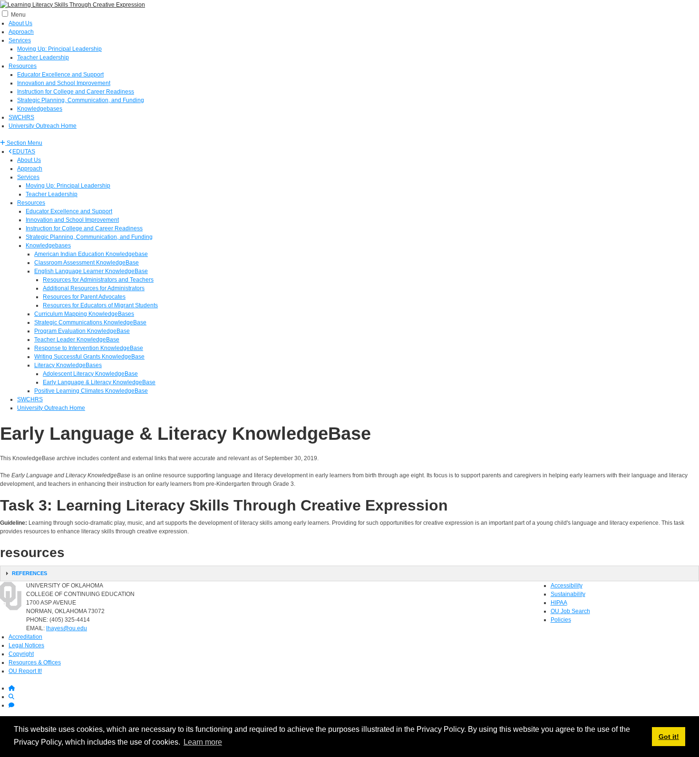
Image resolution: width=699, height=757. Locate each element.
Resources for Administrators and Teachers (98, 279)
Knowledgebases (39, 108)
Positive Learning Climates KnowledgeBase (91, 391)
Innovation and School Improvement (63, 83)
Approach (21, 31)
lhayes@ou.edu (66, 628)
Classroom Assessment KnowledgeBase (86, 262)
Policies (561, 619)
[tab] (349, 573)
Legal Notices (26, 645)
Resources (23, 66)
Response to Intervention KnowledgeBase (88, 348)
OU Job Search (570, 611)
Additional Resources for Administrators (94, 288)
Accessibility (566, 585)
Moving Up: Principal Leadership (59, 49)
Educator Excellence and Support (60, 74)
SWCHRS (21, 117)
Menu (18, 14)
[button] (21, 143)
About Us (20, 23)
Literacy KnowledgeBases (68, 365)
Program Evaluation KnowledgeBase (82, 331)
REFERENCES (29, 573)
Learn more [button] (203, 742)
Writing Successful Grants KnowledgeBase (89, 356)
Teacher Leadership (43, 57)
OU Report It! (25, 671)
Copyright (21, 654)
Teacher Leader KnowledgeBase (76, 339)
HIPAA (559, 602)
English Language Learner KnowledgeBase (91, 271)
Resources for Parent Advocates (84, 296)
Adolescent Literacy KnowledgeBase (90, 373)
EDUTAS (23, 151)
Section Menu (23, 143)
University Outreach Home (43, 126)
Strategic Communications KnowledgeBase (90, 322)
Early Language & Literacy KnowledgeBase (99, 382)
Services (20, 40)
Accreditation (25, 637)
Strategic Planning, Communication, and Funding (80, 100)
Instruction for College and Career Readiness (75, 91)
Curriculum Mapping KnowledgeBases (84, 314)
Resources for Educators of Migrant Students (100, 305)
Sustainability (568, 594)
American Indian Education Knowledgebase (91, 254)
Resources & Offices (35, 662)
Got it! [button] (669, 736)
